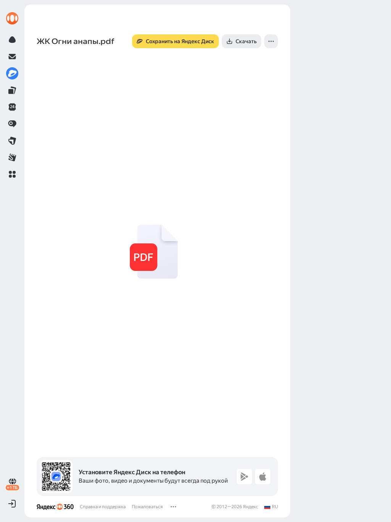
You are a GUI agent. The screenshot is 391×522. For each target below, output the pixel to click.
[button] (12, 174)
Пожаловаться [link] (147, 506)
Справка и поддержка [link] (103, 506)
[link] (12, 18)
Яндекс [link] (250, 506)
